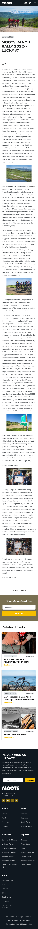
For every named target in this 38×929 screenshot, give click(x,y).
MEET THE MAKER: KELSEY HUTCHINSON (16, 660)
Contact (24, 840)
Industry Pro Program (6, 906)
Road (4, 818)
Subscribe (19, 613)
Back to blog (20, 590)
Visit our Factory (8, 844)
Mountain (5, 822)
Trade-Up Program (9, 852)
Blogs (4, 893)
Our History (6, 897)
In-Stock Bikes (26, 826)
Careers (5, 889)
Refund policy (13, 920)
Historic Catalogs (27, 852)
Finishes (5, 826)
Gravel (4, 814)
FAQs (23, 848)
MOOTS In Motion (9, 848)
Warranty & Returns (28, 860)
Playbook (5, 901)
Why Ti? (5, 885)
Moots (14, 917)
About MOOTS (7, 880)
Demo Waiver (26, 865)
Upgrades (24, 818)
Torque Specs (26, 856)
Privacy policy (25, 920)
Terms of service (12, 924)
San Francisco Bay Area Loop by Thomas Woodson (19, 698)
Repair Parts (25, 822)
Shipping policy (26, 924)
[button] (34, 3)
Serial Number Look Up (9, 866)
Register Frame (7, 856)
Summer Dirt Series (9, 840)
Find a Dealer (26, 844)
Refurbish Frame (8, 860)
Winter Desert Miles (15, 734)
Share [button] (6, 64)
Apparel (24, 814)
